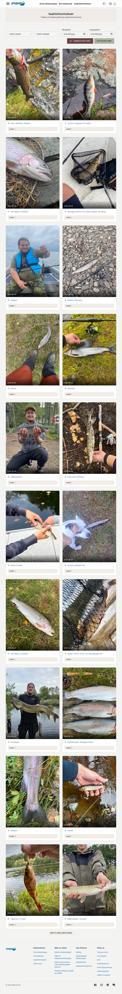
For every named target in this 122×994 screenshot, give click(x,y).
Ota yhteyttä (102, 956)
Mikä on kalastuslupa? (63, 952)
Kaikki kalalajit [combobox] (43, 34)
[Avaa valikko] (8, 4)
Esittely (78, 952)
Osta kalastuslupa (40, 952)
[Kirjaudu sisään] (114, 4)
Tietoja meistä (102, 952)
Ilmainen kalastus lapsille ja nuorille (64, 972)
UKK (98, 960)
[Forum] (114, 985)
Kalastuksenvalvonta (84, 966)
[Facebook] (95, 985)
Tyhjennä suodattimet (81, 41)
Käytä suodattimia (104, 41)
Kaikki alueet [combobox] (15, 34)
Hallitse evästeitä (103, 975)
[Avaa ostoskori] (110, 3)
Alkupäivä (66, 29)
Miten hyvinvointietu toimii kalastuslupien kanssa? (62, 964)
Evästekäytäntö (103, 971)
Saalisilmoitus (81, 962)
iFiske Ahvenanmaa (104, 967)
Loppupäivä (94, 29)
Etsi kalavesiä (38, 956)
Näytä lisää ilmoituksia (61, 933)
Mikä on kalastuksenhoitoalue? (63, 957)
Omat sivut (37, 963)
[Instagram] (101, 985)
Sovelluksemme (103, 963)
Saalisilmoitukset (39, 960)
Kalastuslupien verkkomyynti (81, 957)
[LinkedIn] (107, 985)
